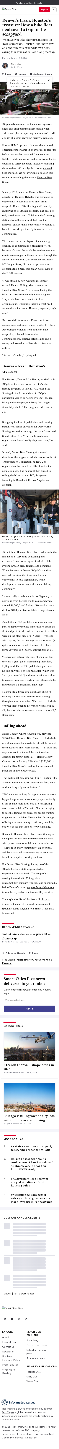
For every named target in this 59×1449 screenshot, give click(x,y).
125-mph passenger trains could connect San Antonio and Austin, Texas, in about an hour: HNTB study (32, 1164)
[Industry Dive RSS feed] (26, 1319)
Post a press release (23, 1293)
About (5, 1337)
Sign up (44, 9)
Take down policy (43, 1433)
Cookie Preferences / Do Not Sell (20, 1437)
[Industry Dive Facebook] (12, 1319)
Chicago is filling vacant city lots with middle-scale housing (29, 1118)
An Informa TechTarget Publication (29, 3)
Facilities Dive (33, 1371)
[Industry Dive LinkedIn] (5, 1319)
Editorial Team (9, 1341)
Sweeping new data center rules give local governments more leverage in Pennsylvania (31, 1198)
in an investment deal (39, 149)
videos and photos (12, 133)
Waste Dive (32, 1381)
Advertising (32, 1340)
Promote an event (36, 1358)
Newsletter (8, 1351)
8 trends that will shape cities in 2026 (28, 1067)
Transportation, (25, 959)
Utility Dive (32, 1376)
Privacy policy (9, 1433)
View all (7, 1293)
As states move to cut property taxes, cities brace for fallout (32, 1148)
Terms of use (25, 1433)
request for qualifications (40, 887)
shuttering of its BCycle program (20, 210)
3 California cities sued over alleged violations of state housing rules (29, 1182)
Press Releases (10, 1364)
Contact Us (8, 1346)
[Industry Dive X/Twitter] (19, 1319)
